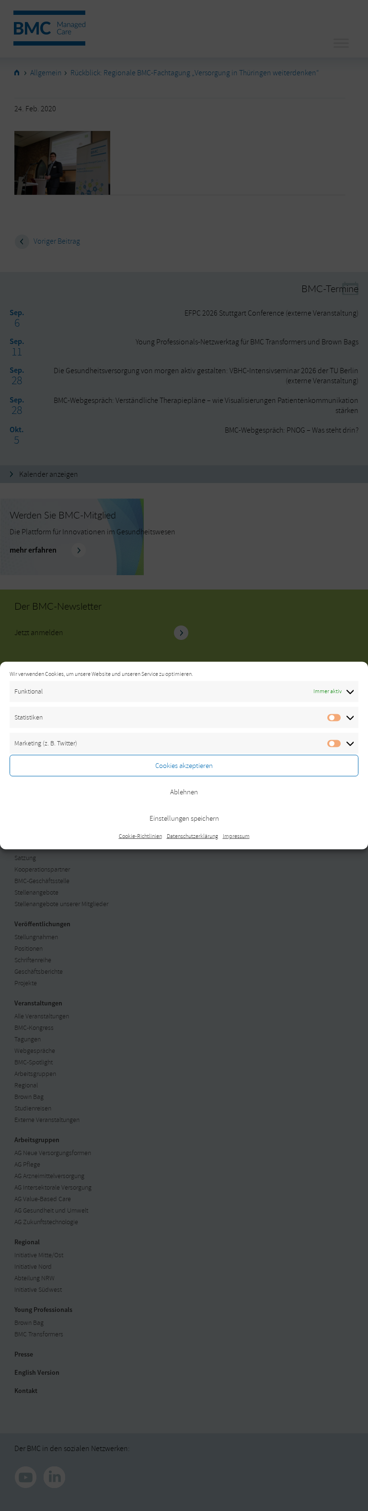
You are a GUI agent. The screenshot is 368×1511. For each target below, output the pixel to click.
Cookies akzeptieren (184, 765)
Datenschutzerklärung (192, 836)
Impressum (236, 836)
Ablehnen (184, 791)
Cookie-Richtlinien (140, 836)
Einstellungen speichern (184, 818)
